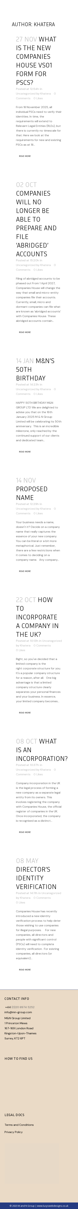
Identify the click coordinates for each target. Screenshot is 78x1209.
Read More (25, 156)
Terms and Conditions (19, 1125)
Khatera (45, 93)
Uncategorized (26, 93)
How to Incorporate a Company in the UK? (37, 616)
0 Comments (42, 645)
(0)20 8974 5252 (23, 1007)
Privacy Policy (14, 1132)
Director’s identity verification (36, 877)
